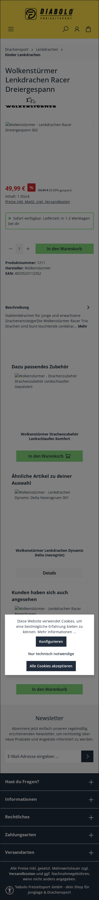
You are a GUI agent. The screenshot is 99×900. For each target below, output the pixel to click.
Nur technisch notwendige (51, 653)
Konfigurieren (51, 641)
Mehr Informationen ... (57, 631)
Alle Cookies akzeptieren (51, 666)
